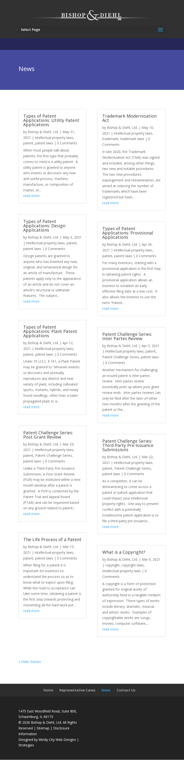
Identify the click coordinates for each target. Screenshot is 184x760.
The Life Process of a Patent (52, 539)
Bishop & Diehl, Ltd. (43, 132)
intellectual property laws (54, 137)
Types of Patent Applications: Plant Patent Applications (50, 331)
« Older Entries (29, 661)
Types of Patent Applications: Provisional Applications (127, 233)
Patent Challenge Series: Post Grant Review (48, 435)
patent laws (44, 143)
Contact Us (126, 690)
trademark (110, 138)
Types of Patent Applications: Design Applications (44, 225)
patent (28, 143)
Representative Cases (77, 690)
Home (48, 690)
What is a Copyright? (123, 552)
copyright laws (132, 565)
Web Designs (66, 739)
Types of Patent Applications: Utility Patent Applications (51, 120)
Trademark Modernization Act (129, 118)
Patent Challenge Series (53, 455)
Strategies (26, 745)
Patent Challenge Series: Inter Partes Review (127, 336)
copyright (112, 565)
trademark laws (132, 138)
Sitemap (43, 728)
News (106, 690)
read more (31, 195)
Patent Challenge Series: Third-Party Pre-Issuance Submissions (127, 445)
